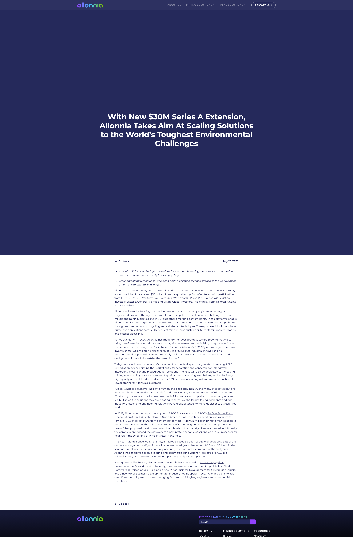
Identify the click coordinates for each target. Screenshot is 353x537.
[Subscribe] (253, 521)
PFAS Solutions (231, 5)
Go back (123, 261)
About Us (174, 5)
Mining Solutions (199, 5)
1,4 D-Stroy (155, 441)
